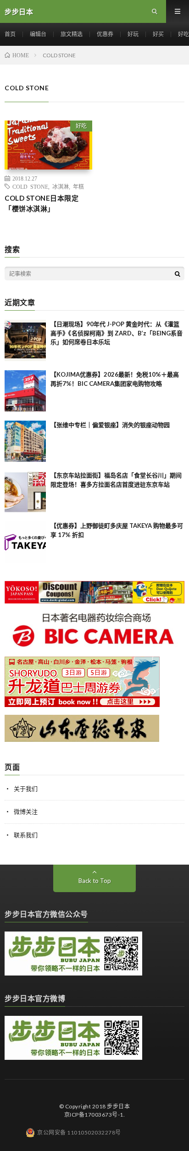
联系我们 (26, 835)
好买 (158, 34)
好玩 (133, 34)
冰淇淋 (60, 186)
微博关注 (26, 811)
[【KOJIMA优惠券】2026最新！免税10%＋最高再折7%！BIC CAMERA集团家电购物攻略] (25, 390)
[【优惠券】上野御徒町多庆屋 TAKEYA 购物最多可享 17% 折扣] (25, 542)
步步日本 (118, 1106)
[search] (177, 273)
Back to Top (94, 880)
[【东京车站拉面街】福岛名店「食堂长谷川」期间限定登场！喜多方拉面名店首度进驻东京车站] (25, 491)
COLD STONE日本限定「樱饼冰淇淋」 (41, 203)
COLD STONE (30, 186)
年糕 (78, 186)
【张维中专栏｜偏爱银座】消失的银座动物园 (110, 424)
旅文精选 (72, 34)
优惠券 (105, 34)
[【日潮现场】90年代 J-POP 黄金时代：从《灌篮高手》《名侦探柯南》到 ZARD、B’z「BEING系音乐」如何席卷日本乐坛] (25, 340)
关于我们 (26, 788)
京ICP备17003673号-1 (93, 1114)
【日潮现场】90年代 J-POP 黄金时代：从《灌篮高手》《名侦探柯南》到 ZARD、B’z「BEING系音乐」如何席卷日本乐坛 (116, 332)
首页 (10, 34)
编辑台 (38, 34)
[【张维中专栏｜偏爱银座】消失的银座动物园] (25, 441)
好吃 (183, 34)
